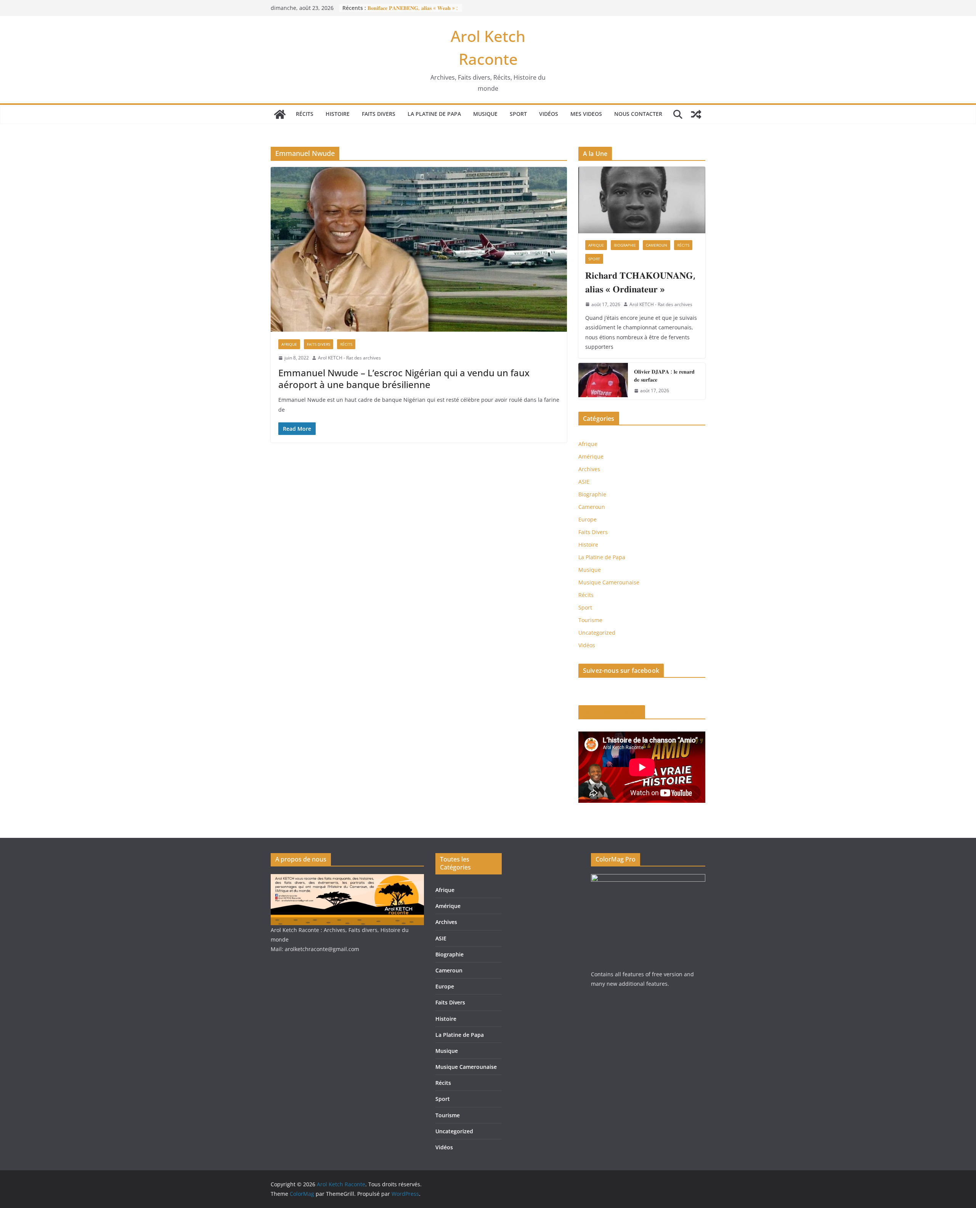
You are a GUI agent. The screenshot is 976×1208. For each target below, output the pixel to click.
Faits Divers (378, 113)
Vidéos (548, 113)
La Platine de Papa (434, 113)
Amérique (591, 456)
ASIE (583, 481)
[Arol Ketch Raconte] (280, 114)
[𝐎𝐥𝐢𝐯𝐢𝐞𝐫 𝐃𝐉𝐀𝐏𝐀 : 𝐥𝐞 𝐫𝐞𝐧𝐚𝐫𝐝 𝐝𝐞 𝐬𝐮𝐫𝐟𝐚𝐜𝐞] (603, 381)
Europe (587, 519)
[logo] (347, 878)
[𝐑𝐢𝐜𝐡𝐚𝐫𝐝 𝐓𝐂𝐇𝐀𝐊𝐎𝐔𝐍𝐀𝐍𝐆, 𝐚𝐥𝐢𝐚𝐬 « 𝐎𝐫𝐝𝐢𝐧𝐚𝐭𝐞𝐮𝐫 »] (641, 200)
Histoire (338, 113)
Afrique (289, 344)
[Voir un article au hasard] (696, 114)
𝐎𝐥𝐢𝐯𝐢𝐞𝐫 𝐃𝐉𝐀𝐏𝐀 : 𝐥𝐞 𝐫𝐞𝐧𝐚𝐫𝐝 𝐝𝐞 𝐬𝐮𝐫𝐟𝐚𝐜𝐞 (664, 375)
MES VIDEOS (586, 113)
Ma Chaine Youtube (611, 712)
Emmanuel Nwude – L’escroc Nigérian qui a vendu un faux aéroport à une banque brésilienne (404, 378)
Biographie (625, 245)
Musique (485, 113)
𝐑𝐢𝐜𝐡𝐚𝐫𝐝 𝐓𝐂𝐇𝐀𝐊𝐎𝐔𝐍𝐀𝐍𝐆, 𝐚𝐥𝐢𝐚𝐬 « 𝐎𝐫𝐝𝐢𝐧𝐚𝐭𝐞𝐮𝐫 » (640, 282)
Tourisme (590, 620)
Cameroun (656, 245)
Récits (304, 113)
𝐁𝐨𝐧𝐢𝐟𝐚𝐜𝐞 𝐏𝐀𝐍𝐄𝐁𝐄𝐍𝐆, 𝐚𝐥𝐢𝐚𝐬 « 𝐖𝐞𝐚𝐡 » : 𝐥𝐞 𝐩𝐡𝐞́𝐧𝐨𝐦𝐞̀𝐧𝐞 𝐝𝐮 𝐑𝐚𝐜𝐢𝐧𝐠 (413, 11)
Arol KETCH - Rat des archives (349, 358)
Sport (518, 113)
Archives (589, 469)
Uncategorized (596, 632)
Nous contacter (638, 113)
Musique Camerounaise (608, 582)
